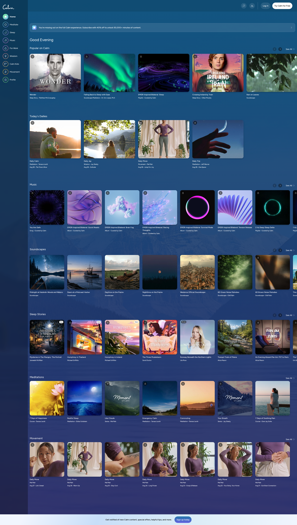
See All (289, 49)
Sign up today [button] (183, 519)
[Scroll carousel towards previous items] (274, 49)
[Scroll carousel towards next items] (280, 49)
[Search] (244, 6)
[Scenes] (252, 6)
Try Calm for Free (282, 6)
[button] (162, 27)
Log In (265, 6)
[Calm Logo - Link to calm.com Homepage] (8, 7)
